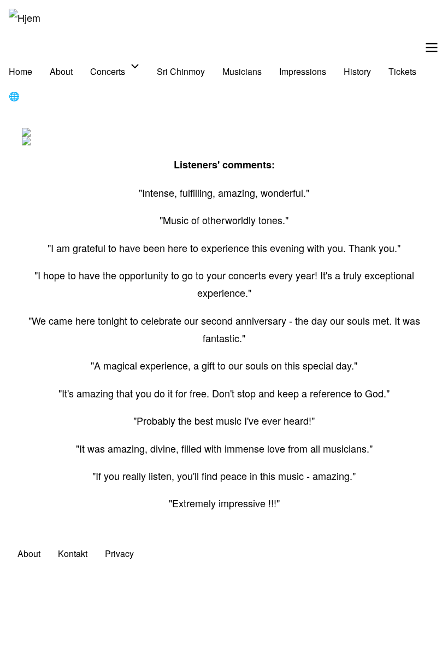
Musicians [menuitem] (242, 71)
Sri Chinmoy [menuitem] (181, 71)
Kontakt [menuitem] (72, 553)
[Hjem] (24, 17)
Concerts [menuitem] (107, 71)
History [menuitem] (357, 71)
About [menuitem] (61, 71)
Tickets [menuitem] (402, 71)
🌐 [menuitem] (14, 96)
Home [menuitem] (20, 71)
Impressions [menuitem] (302, 71)
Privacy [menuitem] (119, 553)
